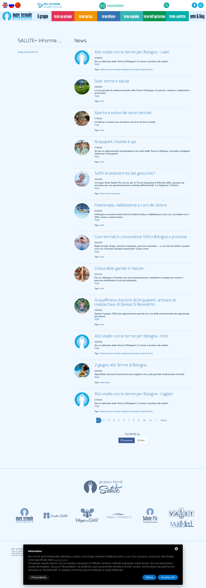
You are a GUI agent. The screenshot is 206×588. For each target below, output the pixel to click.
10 (144, 420)
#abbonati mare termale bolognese (115, 69)
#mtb (150, 69)
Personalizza (38, 577)
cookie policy (61, 559)
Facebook (127, 440)
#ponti (107, 382)
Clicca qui (57, 7)
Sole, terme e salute (111, 81)
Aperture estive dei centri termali (122, 113)
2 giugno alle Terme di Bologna (120, 365)
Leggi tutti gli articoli (28, 52)
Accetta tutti (168, 577)
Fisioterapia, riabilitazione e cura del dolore (130, 205)
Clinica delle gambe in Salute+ (119, 269)
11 (150, 420)
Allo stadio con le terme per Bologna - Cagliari (133, 394)
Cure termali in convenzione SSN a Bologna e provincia (140, 237)
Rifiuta (149, 577)
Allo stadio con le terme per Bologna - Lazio (131, 52)
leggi (96, 64)
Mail (142, 440)
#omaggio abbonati (139, 69)
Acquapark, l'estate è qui (115, 142)
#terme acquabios (112, 193)
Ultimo (163, 420)
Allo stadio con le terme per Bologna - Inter (131, 336)
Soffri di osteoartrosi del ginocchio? (124, 173)
